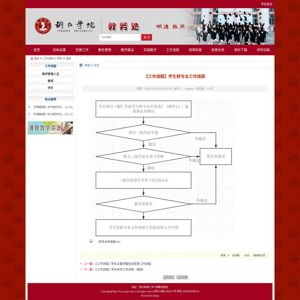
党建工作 (82, 50)
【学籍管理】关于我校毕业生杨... (51, 107)
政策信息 (217, 50)
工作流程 (172, 50)
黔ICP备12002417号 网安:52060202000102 (177, 291)
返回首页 (169, 277)
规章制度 (195, 50)
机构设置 (59, 50)
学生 (59, 58)
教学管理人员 (50, 74)
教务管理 (104, 50)
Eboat (156, 295)
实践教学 (150, 50)
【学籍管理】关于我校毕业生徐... (51, 114)
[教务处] (150, 43)
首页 (36, 50)
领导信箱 (263, 50)
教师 (50, 80)
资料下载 (240, 50)
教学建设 (127, 50)
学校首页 (266, 4)
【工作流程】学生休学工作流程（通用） (120, 269)
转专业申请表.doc (110, 241)
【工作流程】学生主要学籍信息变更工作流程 (123, 263)
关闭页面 (182, 277)
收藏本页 (259, 255)
